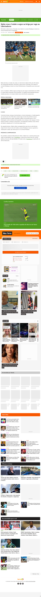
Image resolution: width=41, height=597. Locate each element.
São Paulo (22, 530)
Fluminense (29, 139)
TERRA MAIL (21, 1)
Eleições (7, 448)
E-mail (36, 1)
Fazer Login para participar (20, 187)
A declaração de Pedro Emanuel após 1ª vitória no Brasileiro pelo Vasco (33, 504)
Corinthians (17, 137)
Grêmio (2, 493)
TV (6, 417)
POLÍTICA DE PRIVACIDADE (30, 581)
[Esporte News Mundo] (3, 161)
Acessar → (17, 275)
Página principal (6, 1)
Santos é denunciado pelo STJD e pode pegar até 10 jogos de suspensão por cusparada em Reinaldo (13, 560)
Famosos (7, 425)
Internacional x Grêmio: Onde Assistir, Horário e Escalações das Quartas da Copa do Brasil (9, 534)
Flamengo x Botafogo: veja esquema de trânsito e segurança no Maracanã (30, 478)
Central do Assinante (29, 1)
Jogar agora (13, 270)
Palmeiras (2, 548)
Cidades (27, 440)
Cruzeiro (8, 502)
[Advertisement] (29, 512)
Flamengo (8, 564)
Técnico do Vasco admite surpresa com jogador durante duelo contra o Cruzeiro (10, 479)
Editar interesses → (35, 238)
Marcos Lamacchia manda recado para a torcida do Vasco (13, 512)
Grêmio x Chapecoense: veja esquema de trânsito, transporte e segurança (10, 496)
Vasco (28, 502)
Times (11, 19)
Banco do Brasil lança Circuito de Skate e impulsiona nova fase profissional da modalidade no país (33, 560)
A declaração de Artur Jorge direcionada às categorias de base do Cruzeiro (13, 504)
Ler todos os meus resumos (20, 252)
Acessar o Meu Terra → (17, 233)
